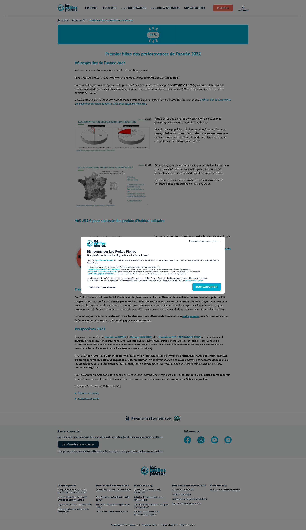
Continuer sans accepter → (204, 241)
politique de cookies (194, 280)
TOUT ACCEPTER (207, 287)
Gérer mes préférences (102, 287)
